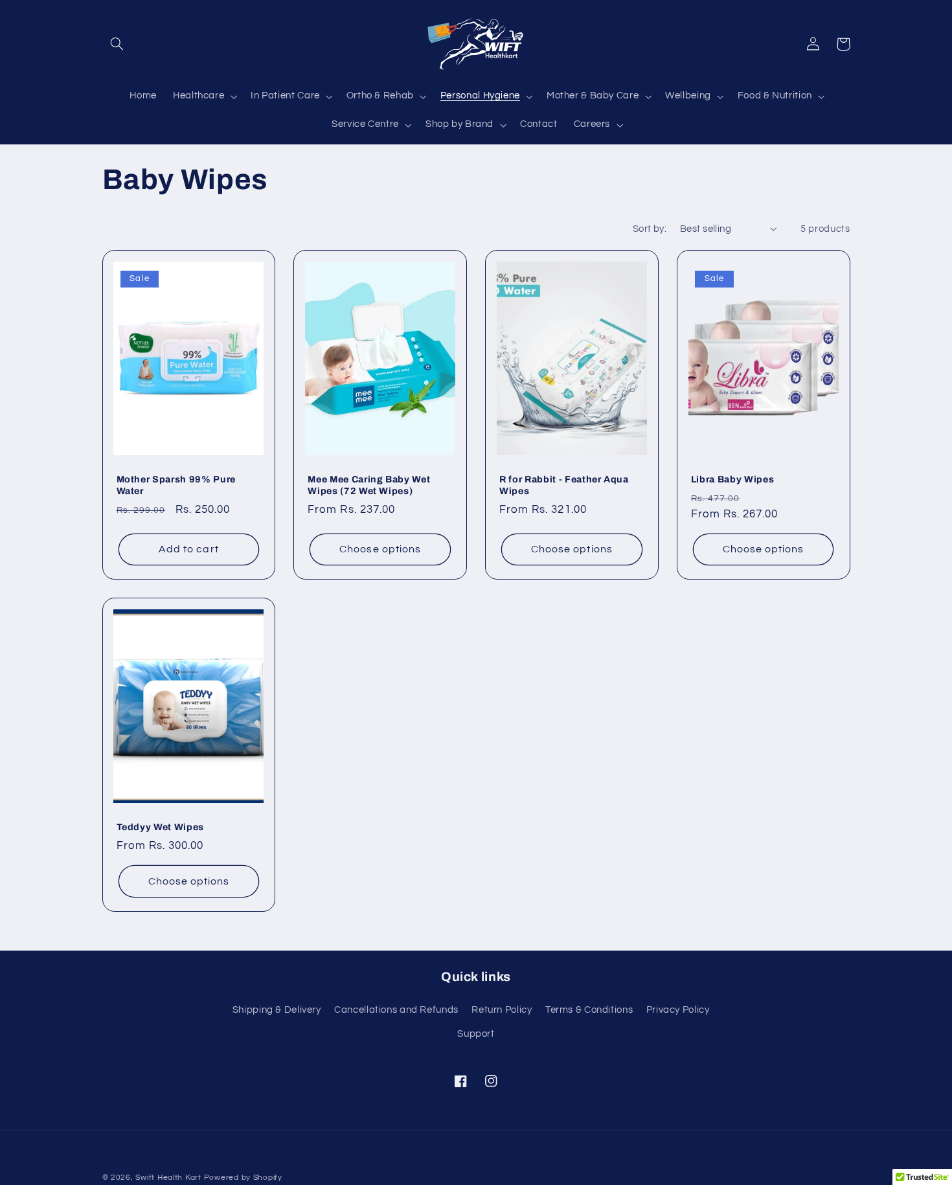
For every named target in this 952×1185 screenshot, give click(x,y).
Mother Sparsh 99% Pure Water (176, 485)
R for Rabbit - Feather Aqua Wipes (564, 485)
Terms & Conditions (589, 1010)
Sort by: (649, 229)
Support (475, 1034)
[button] (117, 44)
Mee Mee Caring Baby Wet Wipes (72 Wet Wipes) (369, 485)
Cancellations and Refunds (396, 1010)
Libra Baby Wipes (733, 479)
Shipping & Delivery (276, 1010)
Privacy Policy (678, 1010)
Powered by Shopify (243, 1177)
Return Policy (501, 1010)
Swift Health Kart (168, 1177)
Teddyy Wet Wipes (161, 827)
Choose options (380, 549)
